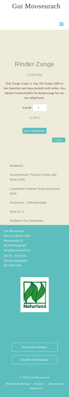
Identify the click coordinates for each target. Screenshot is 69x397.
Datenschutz (56, 383)
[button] (61, 24)
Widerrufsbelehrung (17, 383)
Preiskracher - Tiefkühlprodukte (28, 202)
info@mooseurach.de (17, 250)
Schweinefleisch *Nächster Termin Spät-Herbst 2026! (33, 177)
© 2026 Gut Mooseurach (34, 377)
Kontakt (39, 383)
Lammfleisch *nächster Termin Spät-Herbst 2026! (35, 191)
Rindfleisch (16, 165)
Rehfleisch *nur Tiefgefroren (26, 220)
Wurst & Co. (17, 211)
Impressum (36, 388)
